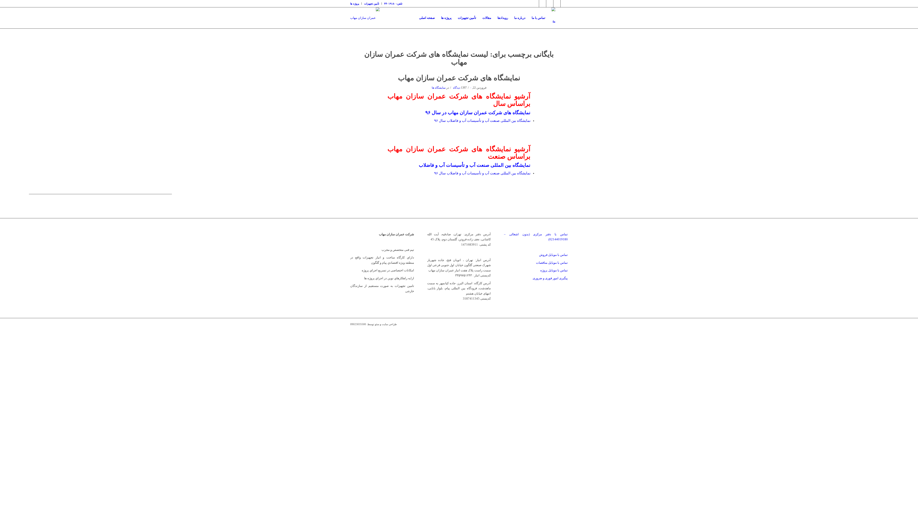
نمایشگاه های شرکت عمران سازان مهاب (459, 78)
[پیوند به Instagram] (542, 3)
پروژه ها (354, 3)
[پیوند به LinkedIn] (549, 3)
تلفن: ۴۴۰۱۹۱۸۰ (393, 3)
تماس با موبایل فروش (553, 255)
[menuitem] (356, 3)
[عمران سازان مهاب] (365, 17)
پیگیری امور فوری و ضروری (550, 278)
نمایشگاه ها (439, 87)
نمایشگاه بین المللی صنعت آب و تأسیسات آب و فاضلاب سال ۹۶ (482, 121)
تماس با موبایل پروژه (554, 270)
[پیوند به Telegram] (556, 3)
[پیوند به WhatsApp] (564, 3)
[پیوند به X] (535, 3)
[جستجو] (563, 17)
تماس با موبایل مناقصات (552, 262)
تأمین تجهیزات (371, 3)
